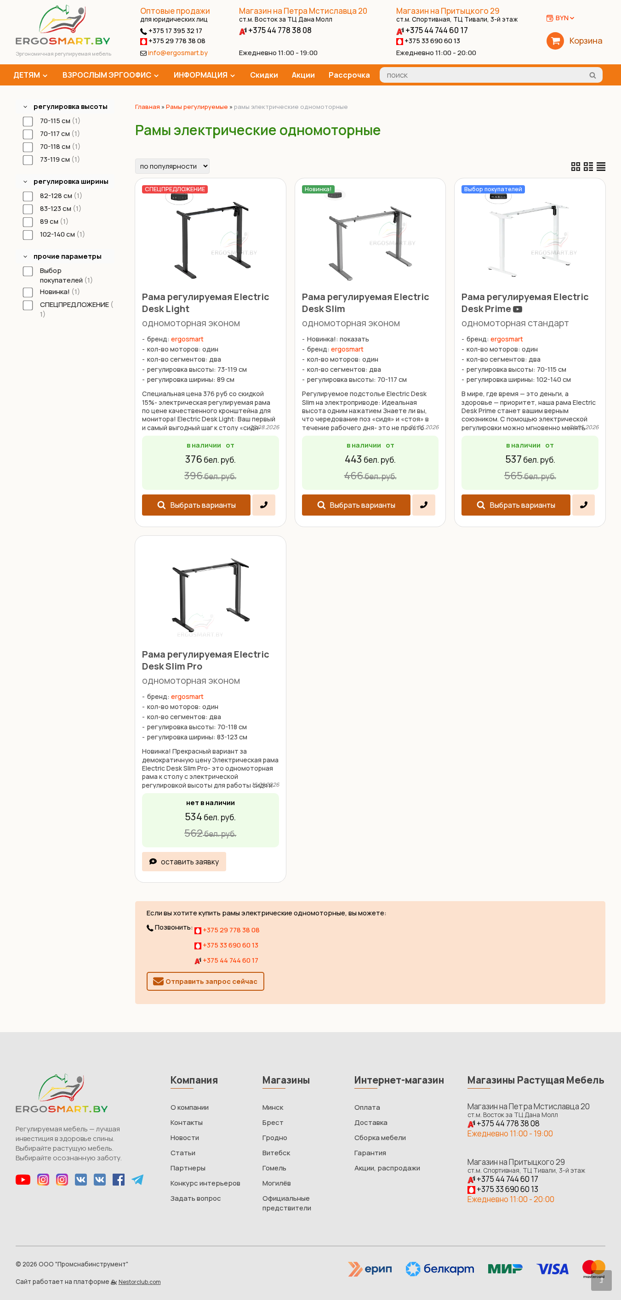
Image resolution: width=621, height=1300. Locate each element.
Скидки (264, 75)
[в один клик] (263, 505)
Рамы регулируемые (197, 106)
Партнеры (188, 1168)
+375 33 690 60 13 (431, 40)
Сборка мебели (380, 1137)
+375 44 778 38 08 (279, 30)
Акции (303, 75)
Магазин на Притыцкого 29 (457, 14)
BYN (562, 18)
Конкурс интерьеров (205, 1183)
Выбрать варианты (203, 505)
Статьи (183, 1153)
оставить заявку (190, 862)
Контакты (187, 1122)
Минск (272, 1107)
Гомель (274, 1168)
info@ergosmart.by (178, 52)
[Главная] (63, 42)
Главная (147, 106)
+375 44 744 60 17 (436, 30)
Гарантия (370, 1153)
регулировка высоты (71, 106)
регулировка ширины (71, 181)
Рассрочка (349, 75)
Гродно (274, 1137)
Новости (185, 1137)
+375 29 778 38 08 (176, 40)
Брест (273, 1122)
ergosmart (187, 339)
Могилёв (276, 1183)
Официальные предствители (286, 1203)
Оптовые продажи (175, 11)
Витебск (276, 1153)
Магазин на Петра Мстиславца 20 (303, 14)
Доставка (370, 1122)
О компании (190, 1107)
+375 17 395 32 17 (174, 30)
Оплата (367, 1107)
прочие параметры (68, 256)
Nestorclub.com (140, 1282)
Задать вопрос (196, 1198)
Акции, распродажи (387, 1168)
